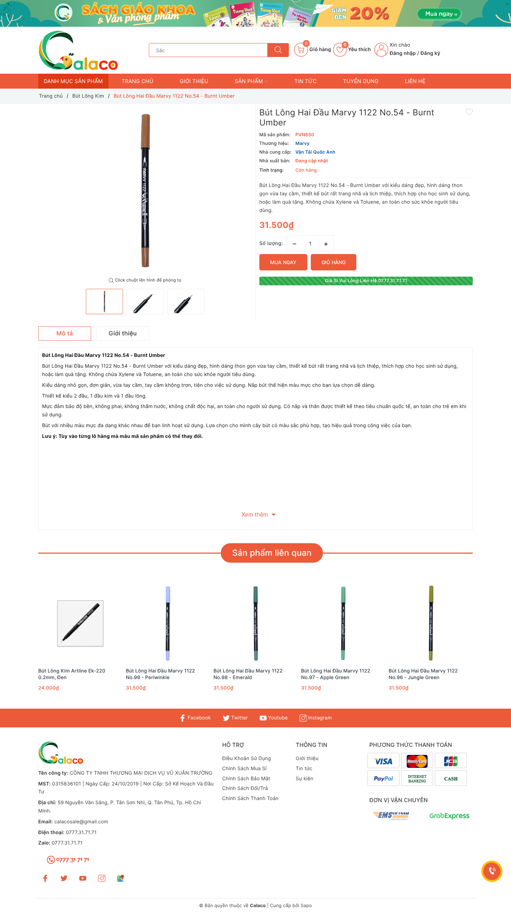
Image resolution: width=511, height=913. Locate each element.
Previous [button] (19, 647)
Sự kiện (305, 779)
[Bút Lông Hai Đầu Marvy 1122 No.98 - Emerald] (255, 623)
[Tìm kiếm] (278, 50)
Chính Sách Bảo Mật (246, 779)
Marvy (302, 143)
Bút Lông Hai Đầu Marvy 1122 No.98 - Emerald (248, 674)
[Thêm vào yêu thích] (469, 111)
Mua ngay (283, 262)
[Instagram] (101, 878)
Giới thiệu (194, 81)
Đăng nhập (403, 53)
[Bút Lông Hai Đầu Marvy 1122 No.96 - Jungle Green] (431, 623)
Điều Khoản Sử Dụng (246, 758)
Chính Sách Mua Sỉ (244, 769)
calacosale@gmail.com (81, 822)
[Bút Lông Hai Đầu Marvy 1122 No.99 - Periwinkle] (168, 623)
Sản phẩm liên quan (271, 553)
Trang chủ (137, 81)
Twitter (239, 718)
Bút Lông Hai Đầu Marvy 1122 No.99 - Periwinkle (160, 674)
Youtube (277, 718)
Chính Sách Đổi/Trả (245, 788)
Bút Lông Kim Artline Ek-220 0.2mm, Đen (71, 674)
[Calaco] (255, 13)
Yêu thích (357, 49)
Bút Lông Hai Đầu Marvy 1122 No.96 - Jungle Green (423, 674)
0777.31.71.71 (81, 832)
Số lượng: (271, 243)
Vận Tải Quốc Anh (315, 152)
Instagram (319, 718)
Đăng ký (430, 53)
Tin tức (305, 81)
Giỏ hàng (334, 262)
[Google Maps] (120, 878)
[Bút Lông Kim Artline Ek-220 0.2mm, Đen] (80, 623)
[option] (145, 190)
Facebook (198, 718)
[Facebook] (45, 878)
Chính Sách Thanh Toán (250, 798)
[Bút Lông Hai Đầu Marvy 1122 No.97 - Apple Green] (343, 623)
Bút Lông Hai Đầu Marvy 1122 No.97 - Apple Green (335, 674)
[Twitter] (63, 878)
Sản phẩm (250, 81)
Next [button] (492, 647)
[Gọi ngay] (492, 871)
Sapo (306, 905)
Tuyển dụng (361, 81)
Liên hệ (415, 81)
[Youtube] (82, 878)
